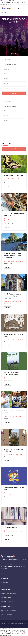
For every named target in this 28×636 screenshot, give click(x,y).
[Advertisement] (14, 38)
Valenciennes (9, 183)
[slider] (2, 145)
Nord (14, 183)
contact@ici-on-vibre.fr (10, 611)
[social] (2, 573)
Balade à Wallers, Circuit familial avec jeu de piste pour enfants (12, 256)
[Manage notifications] (24, 633)
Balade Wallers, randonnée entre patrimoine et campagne (13, 296)
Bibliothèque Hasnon (11, 527)
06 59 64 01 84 (8, 614)
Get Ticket (7, 187)
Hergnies (7, 342)
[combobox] (14, 64)
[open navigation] (18, 8)
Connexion (5, 12)
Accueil (12, 53)
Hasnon (7, 535)
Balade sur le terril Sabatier (13, 175)
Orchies (7, 223)
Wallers (7, 263)
